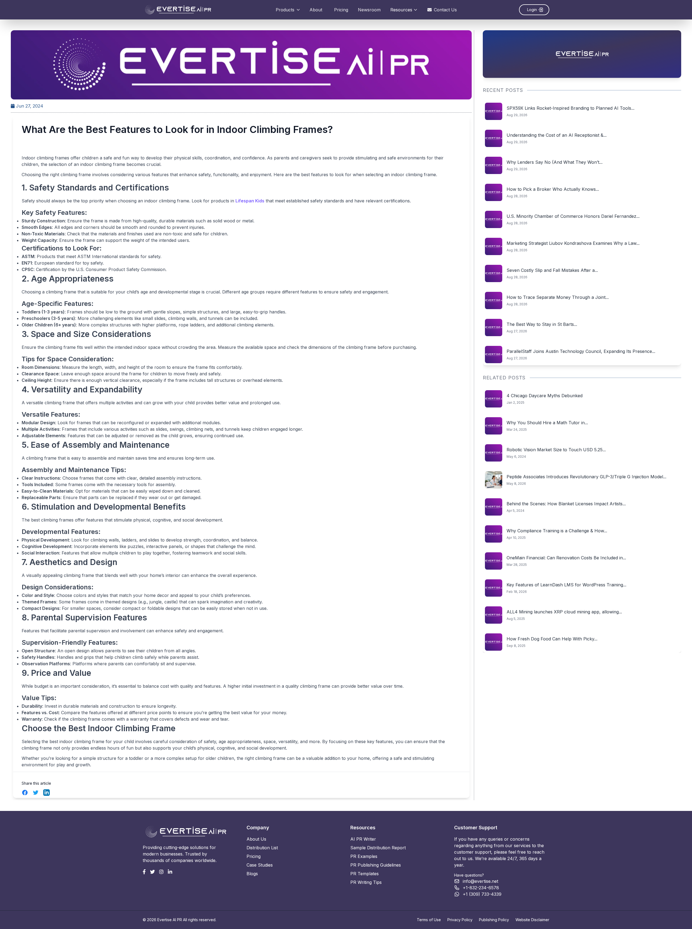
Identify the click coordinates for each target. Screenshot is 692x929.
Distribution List (262, 847)
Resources (401, 9)
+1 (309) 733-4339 (482, 894)
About (316, 9)
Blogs (252, 873)
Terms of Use (429, 919)
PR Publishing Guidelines (375, 865)
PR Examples (363, 856)
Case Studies (260, 865)
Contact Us (445, 9)
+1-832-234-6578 (481, 887)
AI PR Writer (363, 839)
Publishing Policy (494, 919)
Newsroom (369, 9)
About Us (256, 839)
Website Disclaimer (532, 919)
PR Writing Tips (366, 882)
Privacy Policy (460, 919)
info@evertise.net (480, 881)
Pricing (341, 9)
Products (285, 9)
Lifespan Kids (249, 200)
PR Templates (364, 873)
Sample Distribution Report (378, 847)
